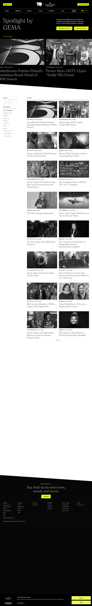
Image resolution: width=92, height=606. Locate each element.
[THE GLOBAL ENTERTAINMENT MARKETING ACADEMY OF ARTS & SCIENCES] (46, 4)
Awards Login (80, 505)
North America (6, 505)
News (19, 512)
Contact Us (35, 505)
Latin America (6, 507)
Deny (81, 602)
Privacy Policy (65, 506)
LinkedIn (49, 505)
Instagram (49, 506)
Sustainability (65, 508)
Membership (21, 506)
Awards (20, 508)
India (4, 514)
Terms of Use (65, 510)
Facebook (49, 508)
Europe (4, 508)
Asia (4, 516)
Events (19, 510)
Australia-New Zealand (8, 517)
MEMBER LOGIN (7, 4)
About (19, 505)
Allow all (81, 598)
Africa (4, 512)
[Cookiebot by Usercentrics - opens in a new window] (8, 603)
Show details (20, 603)
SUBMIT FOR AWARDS (83, 4)
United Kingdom (7, 510)
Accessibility (65, 505)
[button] (7, 11)
